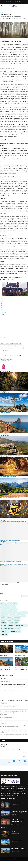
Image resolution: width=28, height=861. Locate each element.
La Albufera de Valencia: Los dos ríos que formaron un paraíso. (18, 821)
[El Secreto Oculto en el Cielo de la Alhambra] (14, 466)
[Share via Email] (20, 355)
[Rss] (19, 2)
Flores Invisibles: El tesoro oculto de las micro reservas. (5, 669)
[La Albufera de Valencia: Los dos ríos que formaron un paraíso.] (14, 530)
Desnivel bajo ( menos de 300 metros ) (13, 343)
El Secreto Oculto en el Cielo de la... (8, 476)
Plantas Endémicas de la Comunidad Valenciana (21, 668)
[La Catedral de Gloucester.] (5, 805)
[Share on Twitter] (19, 355)
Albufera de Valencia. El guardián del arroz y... (10, 561)
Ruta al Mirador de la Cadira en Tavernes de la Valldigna (13, 687)
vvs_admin (7, 18)
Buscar (1, 593)
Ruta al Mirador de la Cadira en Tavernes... (10, 455)
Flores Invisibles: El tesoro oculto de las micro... (11, 434)
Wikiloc (5, 337)
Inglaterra (3, 345)
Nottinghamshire (20, 345)
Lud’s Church (3, 391)
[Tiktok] (15, 2)
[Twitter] (6, 2)
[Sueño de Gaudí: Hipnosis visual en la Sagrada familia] (14, 509)
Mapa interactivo (11, 345)
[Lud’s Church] (14, 381)
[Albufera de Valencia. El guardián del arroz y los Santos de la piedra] (14, 551)
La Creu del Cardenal (5, 412)
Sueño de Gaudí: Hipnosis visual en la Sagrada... (11, 519)
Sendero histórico (4, 350)
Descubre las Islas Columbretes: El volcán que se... (11, 582)
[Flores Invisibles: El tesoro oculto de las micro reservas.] (14, 424)
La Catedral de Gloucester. (17, 803)
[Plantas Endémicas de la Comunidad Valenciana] (21, 661)
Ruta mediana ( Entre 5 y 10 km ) (7, 348)
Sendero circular (19, 348)
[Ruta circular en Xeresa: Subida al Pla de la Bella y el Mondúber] (14, 487)
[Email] (17, 2)
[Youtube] (10, 2)
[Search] (26, 6)
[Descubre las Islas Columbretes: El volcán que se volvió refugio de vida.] (14, 573)
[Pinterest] (8, 2)
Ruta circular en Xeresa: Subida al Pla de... (10, 497)
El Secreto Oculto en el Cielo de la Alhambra (10, 690)
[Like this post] (17, 355)
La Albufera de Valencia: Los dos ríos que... (10, 540)
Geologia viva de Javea (11, 722)
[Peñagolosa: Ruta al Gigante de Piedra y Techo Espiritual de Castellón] (5, 813)
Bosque (2, 343)
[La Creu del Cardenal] (14, 402)
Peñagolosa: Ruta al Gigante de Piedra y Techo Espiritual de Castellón (19, 813)
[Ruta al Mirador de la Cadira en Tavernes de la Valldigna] (14, 445)
